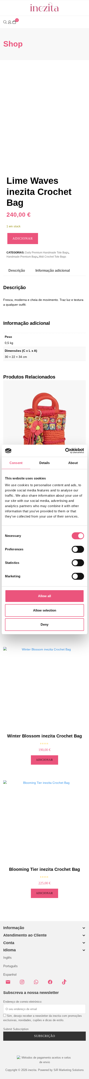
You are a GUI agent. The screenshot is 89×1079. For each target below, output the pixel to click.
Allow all (44, 596)
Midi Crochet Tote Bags (52, 256)
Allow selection (44, 610)
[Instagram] (23, 983)
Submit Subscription (16, 1029)
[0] (14, 22)
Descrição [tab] (16, 270)
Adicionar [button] (44, 759)
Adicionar (23, 238)
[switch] (78, 549)
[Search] (5, 22)
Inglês (7, 957)
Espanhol (9, 974)
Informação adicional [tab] (52, 270)
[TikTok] (66, 983)
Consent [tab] (16, 463)
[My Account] (9, 21)
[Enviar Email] (9, 983)
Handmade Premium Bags (22, 256)
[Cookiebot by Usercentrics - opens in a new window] (65, 451)
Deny (44, 624)
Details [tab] (44, 463)
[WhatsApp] (37, 983)
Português (10, 966)
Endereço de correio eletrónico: (22, 1001)
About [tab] (73, 463)
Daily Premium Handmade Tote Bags (46, 252)
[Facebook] (52, 983)
